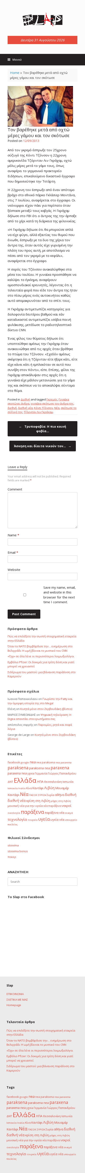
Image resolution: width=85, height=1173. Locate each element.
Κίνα (29, 788)
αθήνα (59, 795)
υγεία (44, 819)
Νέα (57, 408)
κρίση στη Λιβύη (38, 801)
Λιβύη (49, 787)
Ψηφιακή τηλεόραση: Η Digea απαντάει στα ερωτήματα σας (39, 717)
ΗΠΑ (40, 781)
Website (14, 569)
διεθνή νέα (25, 408)
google (25, 762)
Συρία (50, 795)
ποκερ (12, 857)
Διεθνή (25, 399)
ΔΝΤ (10, 782)
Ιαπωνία (68, 782)
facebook (14, 762)
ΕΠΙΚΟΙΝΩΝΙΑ (15, 994)
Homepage (14, 1005)
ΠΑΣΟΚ (33, 795)
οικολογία (14, 812)
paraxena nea (17, 773)
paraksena (18, 768)
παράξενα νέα (54, 813)
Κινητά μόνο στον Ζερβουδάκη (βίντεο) (46, 709)
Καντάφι (38, 788)
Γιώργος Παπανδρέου (62, 773)
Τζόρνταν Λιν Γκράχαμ (38, 412)
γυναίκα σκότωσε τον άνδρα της (52, 403)
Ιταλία (22, 788)
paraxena (60, 768)
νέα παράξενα (52, 805)
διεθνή (12, 408)
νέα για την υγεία (31, 806)
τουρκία (32, 819)
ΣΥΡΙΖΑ (42, 795)
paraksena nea (39, 768)
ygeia (30, 773)
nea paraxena (63, 762)
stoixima (13, 845)
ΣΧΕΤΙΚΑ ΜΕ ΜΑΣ (17, 1000)
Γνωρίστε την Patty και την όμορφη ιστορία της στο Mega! (40, 701)
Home (14, 72)
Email (13, 552)
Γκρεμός (51, 399)
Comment (15, 489)
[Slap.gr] (42, 19)
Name (13, 535)
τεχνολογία (17, 819)
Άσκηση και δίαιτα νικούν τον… (42, 446)
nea (33, 762)
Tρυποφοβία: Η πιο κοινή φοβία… (42, 428)
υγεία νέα (57, 819)
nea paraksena (45, 762)
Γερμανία (41, 773)
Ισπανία (13, 788)
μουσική (13, 806)
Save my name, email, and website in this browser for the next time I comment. (59, 594)
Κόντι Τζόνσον (43, 408)
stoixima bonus (18, 851)
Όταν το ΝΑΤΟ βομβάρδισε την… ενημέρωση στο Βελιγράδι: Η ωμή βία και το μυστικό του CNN (40, 648)
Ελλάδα (25, 780)
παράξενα (32, 811)
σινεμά (69, 812)
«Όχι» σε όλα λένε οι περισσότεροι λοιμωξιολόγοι (41, 656)
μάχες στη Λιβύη (61, 800)
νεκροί (66, 805)
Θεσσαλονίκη (53, 782)
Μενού (17, 59)
